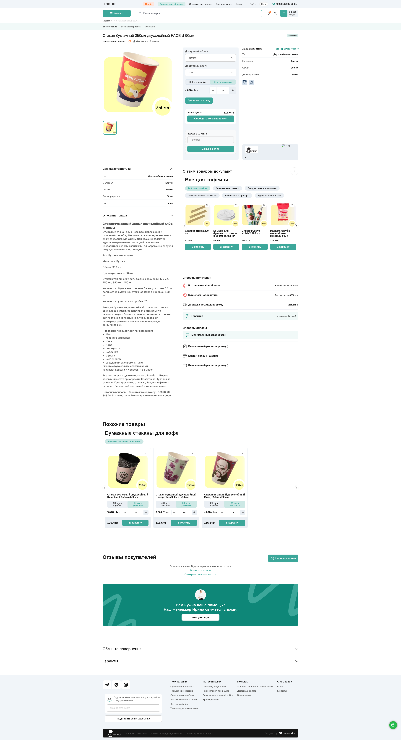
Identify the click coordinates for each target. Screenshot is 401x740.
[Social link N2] (116, 684)
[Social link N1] (107, 684)
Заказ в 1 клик (210, 148)
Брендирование (224, 4)
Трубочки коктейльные (269, 195)
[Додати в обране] (207, 205)
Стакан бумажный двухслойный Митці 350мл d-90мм (224, 495)
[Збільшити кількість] (232, 90)
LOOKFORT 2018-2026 (135, 733)
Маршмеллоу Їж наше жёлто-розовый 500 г (280, 233)
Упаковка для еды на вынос (202, 195)
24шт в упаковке (223, 82)
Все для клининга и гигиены (262, 188)
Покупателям (178, 681)
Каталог (119, 13)
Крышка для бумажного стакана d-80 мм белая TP (225, 233)
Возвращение (244, 695)
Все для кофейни (179, 704)
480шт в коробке (197, 82)
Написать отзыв (285, 558)
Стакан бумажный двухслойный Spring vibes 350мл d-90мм (176, 495)
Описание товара (115, 215)
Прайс (148, 4)
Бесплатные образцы (172, 4)
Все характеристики (131, 27)
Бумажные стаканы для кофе (124, 441)
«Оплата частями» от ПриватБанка (255, 686)
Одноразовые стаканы (227, 188)
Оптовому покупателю (200, 4)
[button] (110, 128)
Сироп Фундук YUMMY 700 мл (251, 232)
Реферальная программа (216, 691)
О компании (284, 681)
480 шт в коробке (117, 504)
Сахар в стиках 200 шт (197, 232)
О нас (280, 686)
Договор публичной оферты (199, 733)
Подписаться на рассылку (133, 718)
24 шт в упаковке (138, 504)
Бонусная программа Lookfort (218, 695)
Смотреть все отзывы (199, 574)
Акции (239, 4)
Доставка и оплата (246, 691)
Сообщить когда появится (210, 118)
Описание (150, 27)
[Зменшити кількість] (212, 90)
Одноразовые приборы (237, 195)
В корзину (198, 246)
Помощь (242, 681)
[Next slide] (296, 225)
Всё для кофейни (197, 188)
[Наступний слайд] (294, 171)
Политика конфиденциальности (166, 733)
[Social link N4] (125, 684)
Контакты (282, 691)
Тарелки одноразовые (181, 691)
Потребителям (212, 681)
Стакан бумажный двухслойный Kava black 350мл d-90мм (127, 495)
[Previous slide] (184, 225)
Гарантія (110, 661)
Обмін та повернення (122, 649)
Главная (106, 21)
